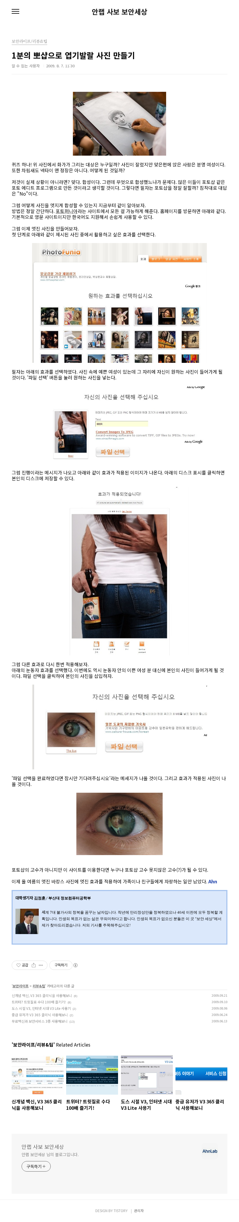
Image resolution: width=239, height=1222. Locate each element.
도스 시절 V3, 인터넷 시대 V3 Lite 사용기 (41, 1008)
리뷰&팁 (39, 985)
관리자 (139, 1210)
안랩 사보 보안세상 (119, 11)
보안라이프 (21, 985)
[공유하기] (33, 965)
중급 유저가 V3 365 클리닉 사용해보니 (40, 1014)
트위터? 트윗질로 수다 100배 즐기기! (39, 1001)
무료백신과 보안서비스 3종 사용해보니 (40, 1021)
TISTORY (121, 1210)
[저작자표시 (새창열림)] (75, 965)
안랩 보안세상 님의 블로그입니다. (50, 1154)
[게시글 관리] (41, 965)
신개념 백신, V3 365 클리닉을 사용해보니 (42, 995)
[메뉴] (15, 11)
